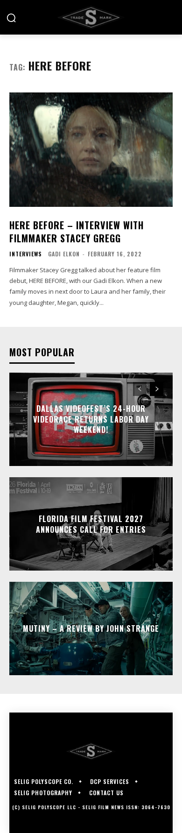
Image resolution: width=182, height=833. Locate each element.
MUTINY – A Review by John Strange (91, 628)
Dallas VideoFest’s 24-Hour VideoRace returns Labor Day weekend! (91, 419)
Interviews (25, 254)
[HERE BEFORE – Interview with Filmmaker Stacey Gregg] (91, 149)
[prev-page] (140, 389)
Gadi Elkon (64, 254)
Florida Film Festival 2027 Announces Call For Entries (91, 524)
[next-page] (156, 389)
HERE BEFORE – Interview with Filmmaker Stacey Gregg (76, 231)
